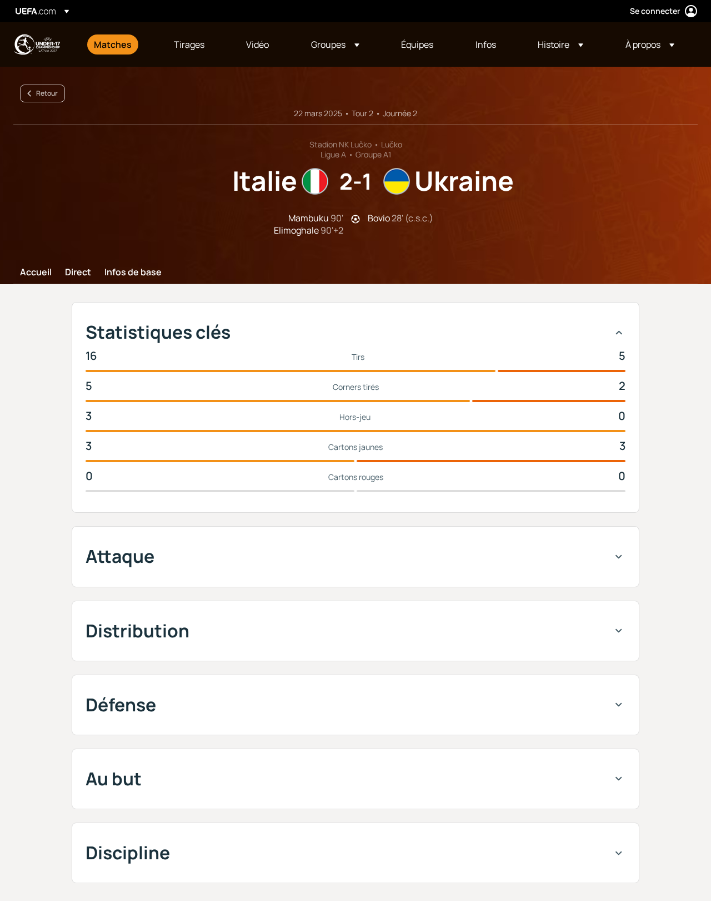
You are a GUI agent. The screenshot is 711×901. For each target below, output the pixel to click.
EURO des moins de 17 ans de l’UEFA (36, 44)
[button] (335, 44)
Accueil (36, 273)
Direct (78, 273)
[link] (113, 44)
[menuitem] (120, 44)
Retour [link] (47, 93)
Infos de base (133, 273)
